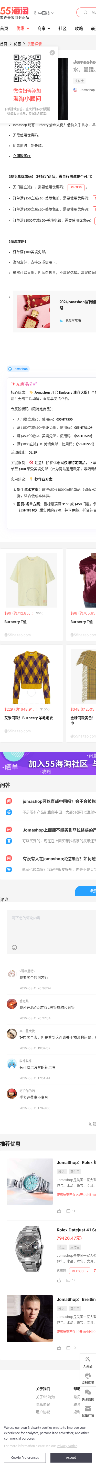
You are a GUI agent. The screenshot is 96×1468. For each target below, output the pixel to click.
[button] (44, 12)
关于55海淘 (45, 1397)
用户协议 (43, 1412)
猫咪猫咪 (25, 1061)
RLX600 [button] (78, 1271)
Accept (71, 1458)
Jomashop (87, 90)
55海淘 (14, 13)
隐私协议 (43, 1404)
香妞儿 (24, 1001)
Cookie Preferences (25, 1458)
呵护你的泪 (27, 1091)
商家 (41, 28)
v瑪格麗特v (27, 971)
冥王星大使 (27, 1031)
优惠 (20, 28)
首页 (3, 44)
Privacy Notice (67, 1446)
